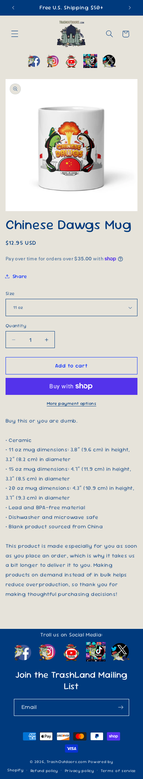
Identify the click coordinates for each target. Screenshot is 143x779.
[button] (15, 34)
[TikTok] (90, 61)
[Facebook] (34, 61)
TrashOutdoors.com (67, 761)
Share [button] (19, 276)
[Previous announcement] (13, 7)
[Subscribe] (121, 707)
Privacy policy (79, 770)
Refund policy (44, 770)
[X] (109, 61)
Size (10, 293)
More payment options (71, 403)
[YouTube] (71, 61)
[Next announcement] (129, 7)
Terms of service (118, 770)
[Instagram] (53, 61)
